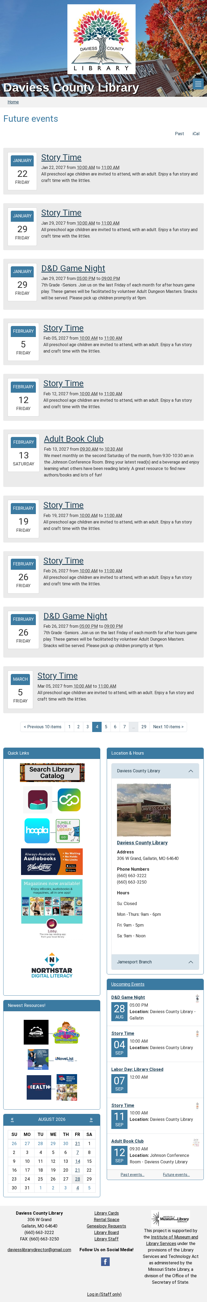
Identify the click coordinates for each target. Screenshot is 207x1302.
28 (77, 1179)
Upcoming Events (127, 984)
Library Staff (106, 1239)
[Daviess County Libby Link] (40, 799)
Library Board (106, 1232)
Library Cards (106, 1213)
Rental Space (106, 1219)
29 (144, 726)
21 (77, 1170)
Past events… (132, 1174)
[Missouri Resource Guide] (67, 1087)
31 (77, 1143)
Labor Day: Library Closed (137, 1069)
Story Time (122, 1033)
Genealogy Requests (106, 1226)
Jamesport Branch (134, 961)
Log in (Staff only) (104, 1294)
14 (77, 1161)
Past (179, 133)
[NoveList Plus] (40, 1058)
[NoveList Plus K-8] (65, 1058)
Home (13, 102)
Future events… (176, 1174)
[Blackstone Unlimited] (52, 861)
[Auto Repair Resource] (36, 1031)
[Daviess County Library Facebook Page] (105, 1261)
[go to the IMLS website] (170, 1219)
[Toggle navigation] (198, 83)
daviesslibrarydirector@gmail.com (39, 1249)
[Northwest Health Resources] (41, 1087)
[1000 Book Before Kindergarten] (64, 1031)
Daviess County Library (138, 770)
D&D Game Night (128, 997)
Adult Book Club (127, 1141)
